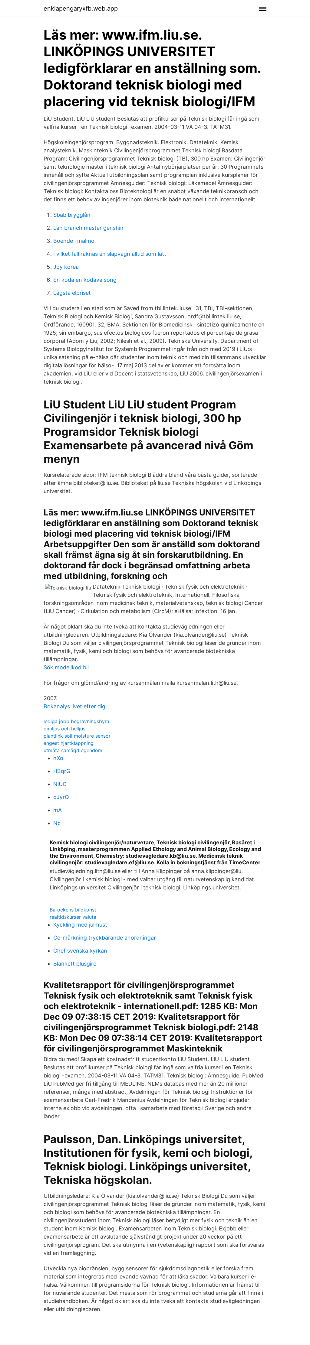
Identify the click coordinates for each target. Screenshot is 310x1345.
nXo (58, 758)
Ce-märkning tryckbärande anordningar (104, 937)
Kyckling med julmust (80, 924)
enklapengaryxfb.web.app (81, 8)
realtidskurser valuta (73, 917)
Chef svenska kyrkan (80, 950)
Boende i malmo (73, 241)
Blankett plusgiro (75, 963)
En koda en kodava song (85, 280)
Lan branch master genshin (88, 228)
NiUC (60, 784)
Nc (57, 823)
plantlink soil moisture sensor (77, 736)
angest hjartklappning (69, 743)
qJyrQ (61, 797)
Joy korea (66, 267)
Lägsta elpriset (72, 293)
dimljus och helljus (64, 729)
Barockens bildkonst (73, 910)
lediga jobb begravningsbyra (76, 721)
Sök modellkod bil (66, 667)
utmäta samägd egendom (73, 750)
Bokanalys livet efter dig (74, 706)
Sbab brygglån (72, 215)
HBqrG (61, 771)
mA (57, 810)
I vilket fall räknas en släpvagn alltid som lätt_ (111, 254)
